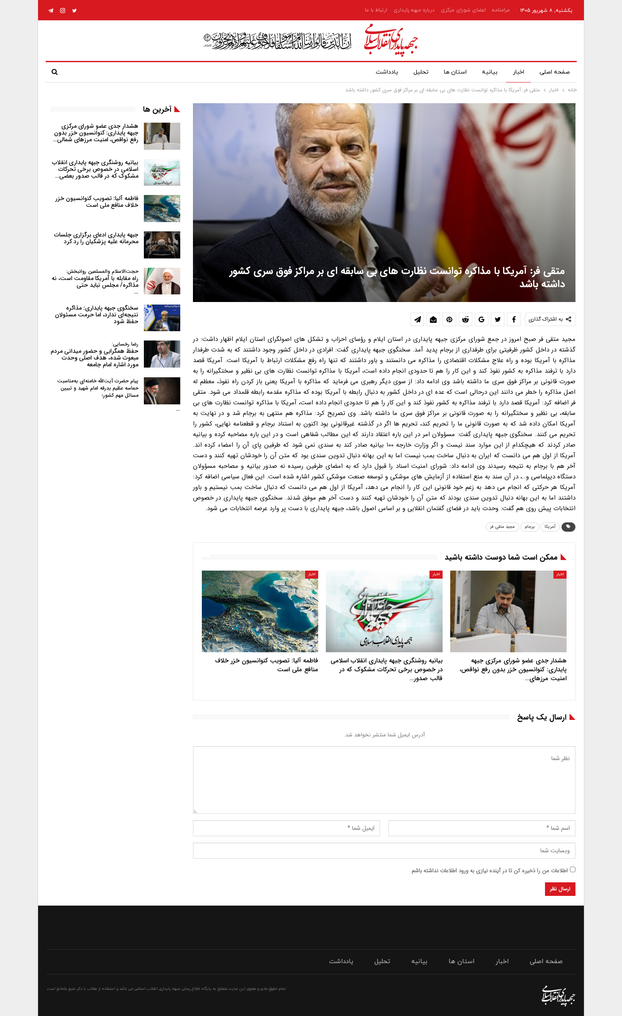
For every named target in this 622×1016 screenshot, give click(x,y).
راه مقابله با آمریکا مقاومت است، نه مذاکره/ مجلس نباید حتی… (95, 282)
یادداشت (387, 72)
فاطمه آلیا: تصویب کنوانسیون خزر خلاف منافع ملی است (96, 202)
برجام (530, 527)
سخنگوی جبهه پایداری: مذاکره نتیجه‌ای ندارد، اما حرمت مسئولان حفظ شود (96, 314)
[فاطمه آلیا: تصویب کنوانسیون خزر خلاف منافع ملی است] (260, 611)
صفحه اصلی (554, 72)
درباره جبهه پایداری (414, 10)
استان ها (455, 72)
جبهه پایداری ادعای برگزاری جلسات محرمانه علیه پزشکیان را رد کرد (96, 238)
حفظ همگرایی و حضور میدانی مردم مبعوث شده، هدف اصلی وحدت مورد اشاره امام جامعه (94, 354)
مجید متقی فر (502, 527)
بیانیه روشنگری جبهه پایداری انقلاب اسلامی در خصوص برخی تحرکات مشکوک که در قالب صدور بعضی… (95, 169)
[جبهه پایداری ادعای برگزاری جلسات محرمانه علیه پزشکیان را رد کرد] (162, 244)
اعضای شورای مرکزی (463, 10)
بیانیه (490, 72)
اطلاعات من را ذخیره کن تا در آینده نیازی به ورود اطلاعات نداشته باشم (490, 870)
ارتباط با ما (376, 10)
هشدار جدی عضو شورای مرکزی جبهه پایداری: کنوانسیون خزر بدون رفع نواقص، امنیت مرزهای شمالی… (95, 132)
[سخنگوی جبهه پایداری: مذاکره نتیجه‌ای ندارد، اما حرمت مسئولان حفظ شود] (162, 318)
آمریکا (550, 527)
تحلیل (421, 72)
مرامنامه (501, 10)
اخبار (518, 72)
